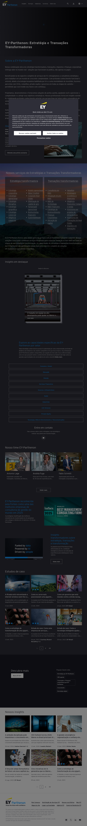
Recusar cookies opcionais (27, 133)
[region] (43, 122)
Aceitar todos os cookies (55, 133)
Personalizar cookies (44, 138)
